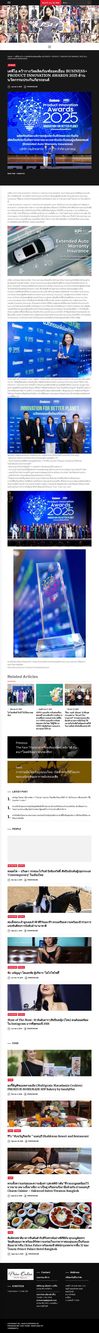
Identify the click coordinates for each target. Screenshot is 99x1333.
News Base (36, 1326)
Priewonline (32, 87)
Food (10, 1080)
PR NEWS (11, 65)
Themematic (12, 1328)
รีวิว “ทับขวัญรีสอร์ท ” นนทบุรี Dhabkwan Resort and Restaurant (48, 1136)
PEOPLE (21, 866)
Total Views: (12, 1291)
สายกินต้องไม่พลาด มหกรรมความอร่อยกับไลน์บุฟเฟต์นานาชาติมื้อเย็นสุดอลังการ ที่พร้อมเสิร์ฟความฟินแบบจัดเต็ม (51, 816)
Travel (17, 1131)
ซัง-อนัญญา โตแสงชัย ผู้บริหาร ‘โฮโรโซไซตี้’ (33, 973)
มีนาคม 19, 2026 (72, 709)
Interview (12, 866)
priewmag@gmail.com (46, 1300)
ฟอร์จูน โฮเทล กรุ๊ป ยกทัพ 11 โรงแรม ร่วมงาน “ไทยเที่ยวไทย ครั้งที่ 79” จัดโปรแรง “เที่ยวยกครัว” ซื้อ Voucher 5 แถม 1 (51, 798)
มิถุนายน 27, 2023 (16, 709)
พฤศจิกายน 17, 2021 (45, 709)
